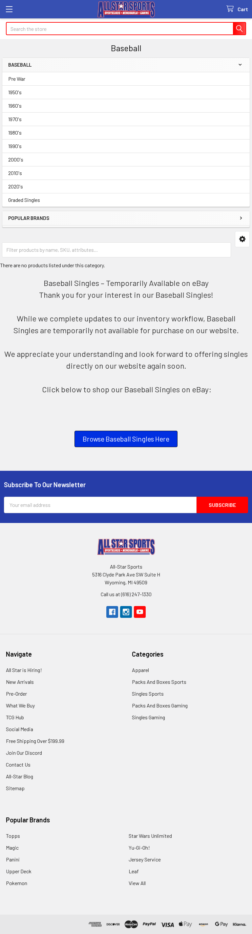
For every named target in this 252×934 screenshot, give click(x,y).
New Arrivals (20, 682)
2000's (15, 159)
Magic (12, 847)
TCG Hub (15, 717)
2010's (15, 173)
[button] (242, 239)
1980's (15, 132)
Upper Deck (19, 871)
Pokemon (16, 883)
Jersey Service (145, 859)
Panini (13, 859)
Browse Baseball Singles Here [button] (126, 439)
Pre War (16, 79)
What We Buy (20, 705)
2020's (15, 186)
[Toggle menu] (9, 9)
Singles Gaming (148, 717)
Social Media (19, 729)
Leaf (134, 871)
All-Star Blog (19, 776)
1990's (15, 146)
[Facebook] (112, 612)
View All (137, 883)
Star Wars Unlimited (150, 836)
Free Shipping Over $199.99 (35, 741)
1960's (15, 105)
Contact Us (18, 764)
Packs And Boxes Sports (159, 682)
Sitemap (15, 788)
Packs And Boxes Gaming (160, 705)
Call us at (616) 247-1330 (126, 594)
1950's (15, 92)
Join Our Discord (24, 752)
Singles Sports (148, 693)
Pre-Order (16, 693)
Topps (13, 836)
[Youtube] (140, 612)
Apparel (140, 670)
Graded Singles (24, 200)
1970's (15, 119)
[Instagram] (126, 612)
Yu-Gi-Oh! (139, 847)
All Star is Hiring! (24, 670)
